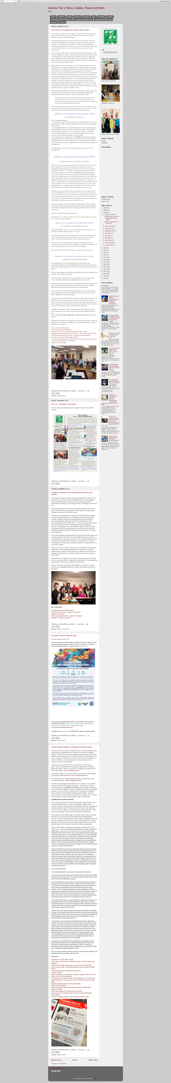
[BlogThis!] (54, 393)
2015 (105, 266)
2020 (105, 255)
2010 (105, 278)
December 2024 (109, 214)
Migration (77, 17)
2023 (105, 248)
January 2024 (109, 245)
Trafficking (101, 17)
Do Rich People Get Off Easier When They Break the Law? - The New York (73, 978)
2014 (105, 269)
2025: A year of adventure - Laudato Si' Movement (65, 612)
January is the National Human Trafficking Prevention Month (114, 438)
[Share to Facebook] (57, 393)
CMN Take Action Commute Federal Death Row (74, 775)
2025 (105, 210)
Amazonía (104, 199)
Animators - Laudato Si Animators (61, 617)
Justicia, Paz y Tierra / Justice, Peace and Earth (76, 7)
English (69, 17)
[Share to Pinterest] (59, 393)
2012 (105, 273)
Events (109, 19)
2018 (105, 259)
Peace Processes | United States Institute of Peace (64, 337)
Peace (69, 19)
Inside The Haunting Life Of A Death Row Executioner (66, 991)
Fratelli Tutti (74, 942)
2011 (105, 276)
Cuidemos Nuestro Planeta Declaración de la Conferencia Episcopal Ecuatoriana (114, 299)
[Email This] (52, 393)
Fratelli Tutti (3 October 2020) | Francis (62, 959)
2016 (105, 264)
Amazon (104, 201)
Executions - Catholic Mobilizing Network (69, 780)
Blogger (95, 1078)
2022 (105, 250)
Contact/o (62, 22)
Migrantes (86, 17)
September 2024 (110, 231)
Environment (55, 19)
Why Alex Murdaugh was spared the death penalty (65, 983)
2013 (105, 271)
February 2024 (109, 242)
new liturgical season (65, 783)
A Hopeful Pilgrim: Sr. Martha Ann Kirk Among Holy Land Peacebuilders (114, 318)
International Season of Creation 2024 (62, 610)
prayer (78, 508)
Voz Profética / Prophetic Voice (83, 19)
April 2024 (108, 238)
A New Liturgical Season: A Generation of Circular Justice (71, 747)
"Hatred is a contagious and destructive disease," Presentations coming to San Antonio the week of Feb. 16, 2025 (110, 399)
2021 (105, 252)
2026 (105, 208)
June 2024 (108, 233)
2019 (105, 257)
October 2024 (109, 228)
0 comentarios (81, 391)
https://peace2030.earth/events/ (64, 727)
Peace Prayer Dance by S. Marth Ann (61, 329)
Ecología (109, 17)
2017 (105, 262)
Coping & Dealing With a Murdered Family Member (66, 970)
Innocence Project (56, 972)
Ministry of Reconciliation (58, 985)
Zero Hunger (105, 285)
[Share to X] (55, 393)
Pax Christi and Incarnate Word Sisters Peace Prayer (70, 30)
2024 (105, 212)
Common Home (99, 19)
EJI (60, 852)
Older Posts (93, 1060)
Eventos (53, 22)
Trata (93, 17)
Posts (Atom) (62, 1063)
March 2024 (108, 240)
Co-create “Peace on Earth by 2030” (64, 635)
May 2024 (108, 235)
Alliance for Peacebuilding (58, 342)
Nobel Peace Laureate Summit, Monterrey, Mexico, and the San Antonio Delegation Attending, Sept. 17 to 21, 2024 (111, 421)
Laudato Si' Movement (57, 614)
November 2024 (109, 226)
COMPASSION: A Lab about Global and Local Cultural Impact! (114, 367)
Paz (63, 19)
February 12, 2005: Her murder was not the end (114, 335)
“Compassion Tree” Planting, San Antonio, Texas (114, 350)
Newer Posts (56, 1060)
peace (64, 395)
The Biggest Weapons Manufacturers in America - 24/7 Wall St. (68, 333)
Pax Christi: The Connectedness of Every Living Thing (114, 381)
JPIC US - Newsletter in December (63, 404)
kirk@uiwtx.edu (64, 731)
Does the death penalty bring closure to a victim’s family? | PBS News (71, 965)
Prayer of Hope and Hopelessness (60, 328)
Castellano (61, 17)
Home (53, 17)
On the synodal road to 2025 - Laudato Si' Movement (66, 616)
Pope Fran (54, 961)
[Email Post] (88, 391)
